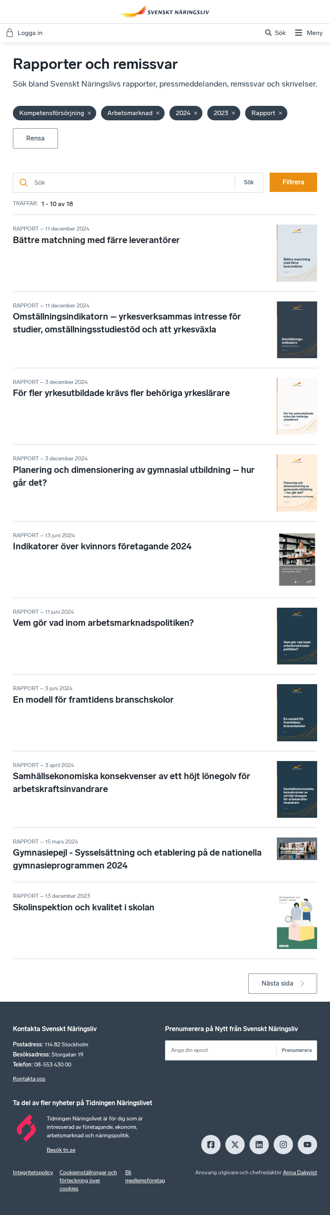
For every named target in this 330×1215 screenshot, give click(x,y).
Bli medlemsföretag (145, 1176)
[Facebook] (211, 1144)
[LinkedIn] (259, 1144)
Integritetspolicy (33, 1172)
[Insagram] (283, 1144)
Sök (249, 182)
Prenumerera (297, 1050)
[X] (235, 1144)
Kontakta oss (29, 1078)
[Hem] (165, 11)
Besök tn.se (61, 1150)
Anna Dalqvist (300, 1172)
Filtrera (293, 182)
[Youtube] (307, 1144)
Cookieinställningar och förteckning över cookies (88, 1180)
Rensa (35, 138)
